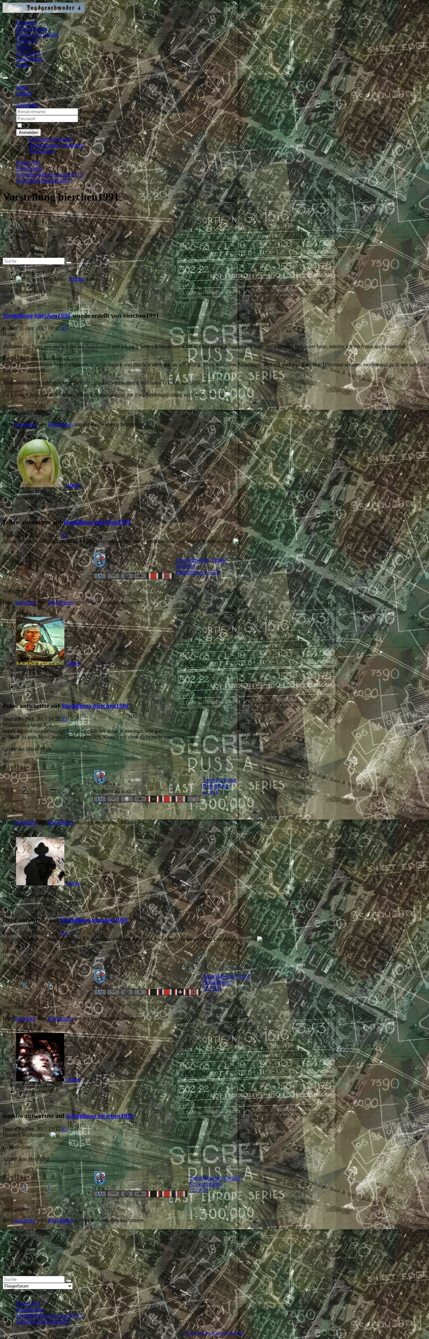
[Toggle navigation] (5, 78)
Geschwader (29, 58)
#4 (64, 933)
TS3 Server (28, 52)
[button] (27, 105)
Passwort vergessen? (51, 139)
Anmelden (28, 132)
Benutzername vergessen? (56, 145)
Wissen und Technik (37, 34)
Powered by (197, 1333)
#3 (64, 719)
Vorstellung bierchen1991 (37, 315)
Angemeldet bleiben (45, 126)
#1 (64, 328)
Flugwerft (26, 40)
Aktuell (24, 93)
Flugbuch (26, 22)
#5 (64, 1129)
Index (22, 87)
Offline (76, 279)
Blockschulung (32, 28)
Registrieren (42, 151)
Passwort (89, 118)
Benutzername (94, 111)
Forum (23, 46)
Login (22, 65)
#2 (64, 535)
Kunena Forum (228, 1333)
